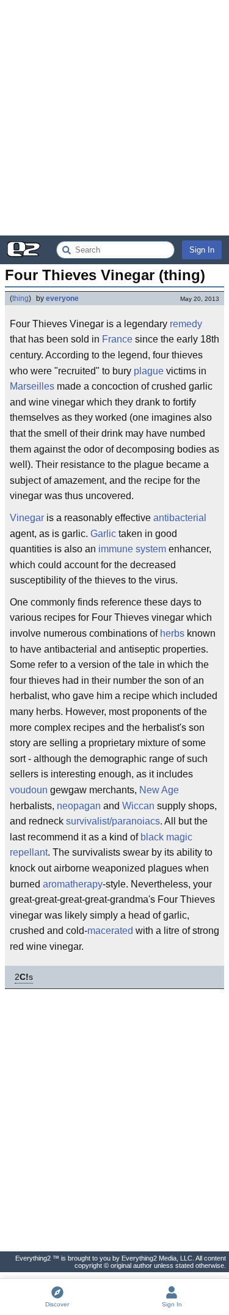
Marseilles (32, 386)
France (117, 339)
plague (149, 371)
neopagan (79, 806)
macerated (110, 930)
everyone (62, 298)
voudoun (29, 790)
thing (20, 298)
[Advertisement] (114, 117)
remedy (186, 324)
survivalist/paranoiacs (113, 821)
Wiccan (138, 806)
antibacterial (179, 518)
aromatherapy (73, 884)
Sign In (201, 249)
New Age (159, 790)
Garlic (103, 533)
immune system (132, 549)
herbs (172, 633)
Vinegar (27, 518)
